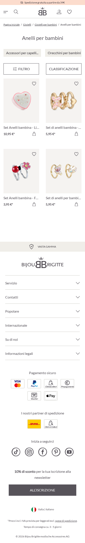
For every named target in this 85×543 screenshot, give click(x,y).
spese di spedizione (66, 520)
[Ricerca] (15, 12)
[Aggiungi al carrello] (34, 134)
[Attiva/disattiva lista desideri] (34, 83)
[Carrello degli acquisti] (80, 12)
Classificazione (64, 69)
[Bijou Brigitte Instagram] (29, 452)
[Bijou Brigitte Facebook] (43, 452)
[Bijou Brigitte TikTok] (16, 452)
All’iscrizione (42, 490)
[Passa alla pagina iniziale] (42, 11)
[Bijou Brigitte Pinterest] (56, 452)
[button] (59, 12)
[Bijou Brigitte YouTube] (69, 452)
